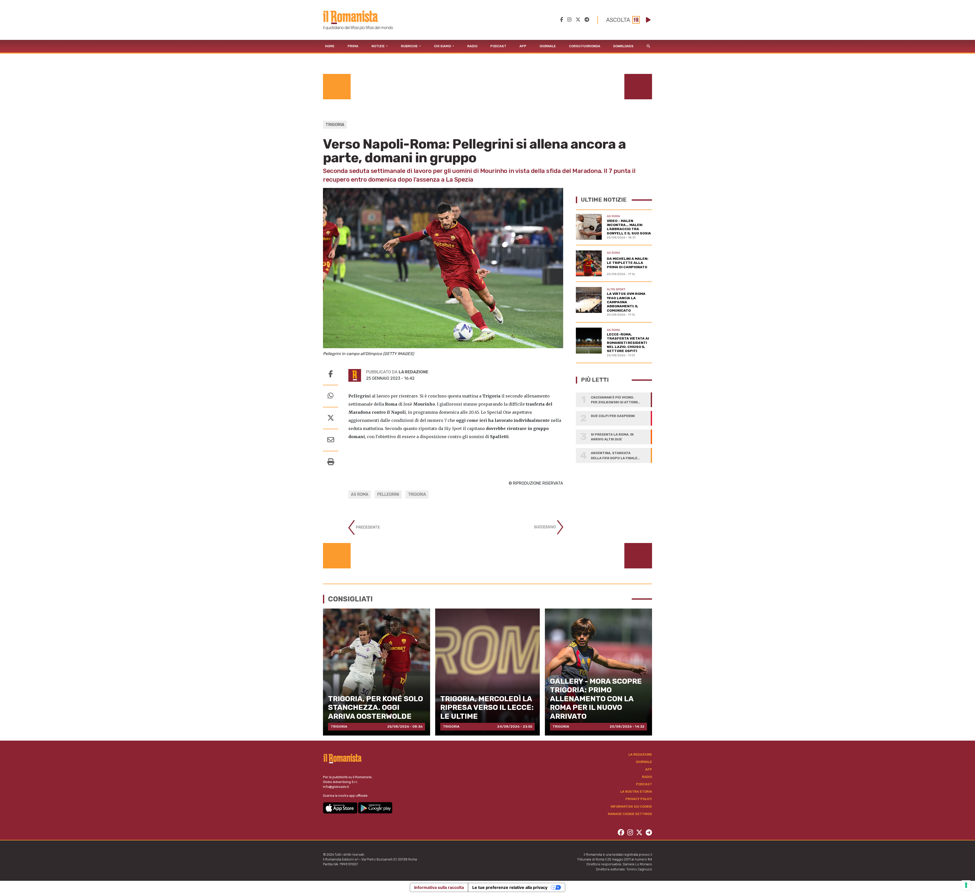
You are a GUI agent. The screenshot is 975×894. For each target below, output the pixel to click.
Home (329, 46)
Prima (353, 46)
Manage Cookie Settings (630, 814)
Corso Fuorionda (584, 46)
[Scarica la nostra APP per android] (375, 807)
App (522, 46)
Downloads (623, 46)
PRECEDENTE (367, 527)
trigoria (417, 494)
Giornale (548, 46)
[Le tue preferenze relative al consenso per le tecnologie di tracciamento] (966, 885)
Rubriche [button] (409, 46)
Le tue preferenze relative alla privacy (509, 887)
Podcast (498, 46)
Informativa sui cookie (631, 806)
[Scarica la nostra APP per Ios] (340, 807)
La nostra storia (636, 791)
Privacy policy (638, 799)
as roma (359, 494)
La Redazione (640, 754)
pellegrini (388, 494)
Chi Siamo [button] (443, 46)
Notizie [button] (378, 46)
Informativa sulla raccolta (439, 887)
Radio (472, 46)
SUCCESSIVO (545, 527)
